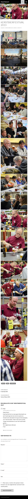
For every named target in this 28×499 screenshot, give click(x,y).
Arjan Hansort (5, 2)
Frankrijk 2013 (4, 390)
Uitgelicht (13, 383)
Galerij (2, 27)
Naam (2, 464)
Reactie (3, 444)
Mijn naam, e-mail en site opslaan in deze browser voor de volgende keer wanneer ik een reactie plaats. (12, 484)
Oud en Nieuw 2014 (5, 396)
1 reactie (19, 27)
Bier (8, 383)
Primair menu (26, 2)
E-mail (3, 470)
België (3, 383)
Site (2, 476)
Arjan (15, 27)
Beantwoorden (8, 430)
